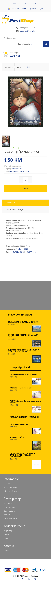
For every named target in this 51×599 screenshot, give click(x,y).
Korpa (6, 538)
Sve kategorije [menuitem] (24, 44)
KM (23, 8)
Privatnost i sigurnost (12, 491)
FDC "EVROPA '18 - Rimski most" (23, 375)
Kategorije (7, 67)
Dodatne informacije (15, 209)
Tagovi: (6, 171)
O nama (7, 483)
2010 (28, 67)
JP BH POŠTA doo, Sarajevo (26, 576)
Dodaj (25, 188)
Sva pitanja (8, 503)
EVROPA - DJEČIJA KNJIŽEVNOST (21, 152)
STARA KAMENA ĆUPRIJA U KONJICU (23, 322)
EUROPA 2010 (24, 171)
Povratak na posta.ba (31, 4)
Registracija (32, 8)
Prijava (41, 8)
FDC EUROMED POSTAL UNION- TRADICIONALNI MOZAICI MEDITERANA (22, 455)
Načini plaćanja (9, 511)
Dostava (7, 514)
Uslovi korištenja (10, 487)
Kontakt (7, 550)
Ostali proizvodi (18, 4)
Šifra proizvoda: (10, 166)
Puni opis (11, 203)
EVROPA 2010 (14, 171)
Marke (19, 67)
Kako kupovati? (9, 507)
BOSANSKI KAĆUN (17, 437)
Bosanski (13, 8)
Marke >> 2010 (17, 169)
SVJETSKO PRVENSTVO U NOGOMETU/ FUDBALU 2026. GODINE (23, 351)
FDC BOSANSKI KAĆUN (19, 424)
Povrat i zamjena (10, 518)
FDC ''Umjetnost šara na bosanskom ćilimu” (25, 402)
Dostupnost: (8, 148)
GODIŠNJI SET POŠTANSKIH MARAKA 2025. (23, 336)
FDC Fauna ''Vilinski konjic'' (21, 388)
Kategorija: (8, 169)
